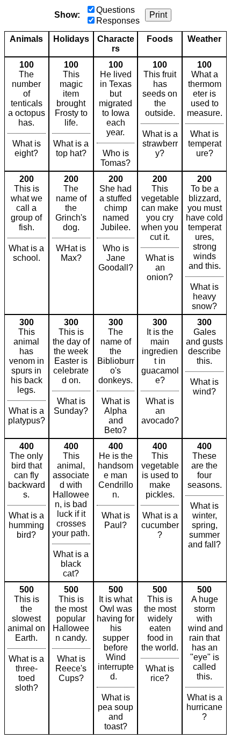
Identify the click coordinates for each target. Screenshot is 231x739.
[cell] (26, 114)
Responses (118, 20)
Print (158, 14)
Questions (115, 9)
